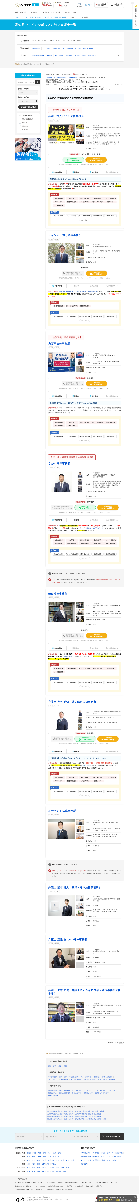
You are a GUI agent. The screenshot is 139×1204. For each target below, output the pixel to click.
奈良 (48, 1164)
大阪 (28, 1164)
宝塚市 (57, 814)
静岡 (38, 1160)
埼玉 (39, 1156)
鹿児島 (58, 1171)
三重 (43, 1160)
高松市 (57, 239)
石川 (67, 1160)
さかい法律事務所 (59, 463)
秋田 (49, 1153)
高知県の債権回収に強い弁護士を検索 (88, 1116)
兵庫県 (51, 347)
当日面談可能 (76, 1093)
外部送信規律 (89, 1186)
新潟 (52, 1160)
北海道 (29, 1153)
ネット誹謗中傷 (68, 48)
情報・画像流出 (88, 48)
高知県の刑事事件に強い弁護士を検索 (60, 1116)
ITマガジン (41, 1182)
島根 (33, 1167)
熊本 (43, 1171)
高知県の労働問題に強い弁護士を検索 (88, 1114)
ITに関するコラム (87, 1182)
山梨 (48, 1160)
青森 (34, 1153)
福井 (72, 1160)
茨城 (49, 1156)
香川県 (51, 239)
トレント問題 (102, 1079)
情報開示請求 (56, 48)
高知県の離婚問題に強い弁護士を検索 (60, 1111)
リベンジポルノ (53, 1079)
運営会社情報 (51, 1182)
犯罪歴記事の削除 (89, 1079)
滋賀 (43, 1164)
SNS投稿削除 (36, 48)
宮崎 (52, 1171)
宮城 (44, 1153)
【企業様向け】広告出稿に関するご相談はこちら (29, 1189)
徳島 (49, 1066)
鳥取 (28, 1167)
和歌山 (53, 1164)
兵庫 (33, 1164)
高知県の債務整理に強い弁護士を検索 (60, 1119)
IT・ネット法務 (76, 1079)
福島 (59, 1153)
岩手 (39, 1153)
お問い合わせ (100, 1186)
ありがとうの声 (70, 12)
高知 (65, 1066)
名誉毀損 (78, 48)
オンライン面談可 (80, 56)
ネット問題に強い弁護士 (33, 17)
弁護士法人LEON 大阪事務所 (66, 116)
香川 (54, 1066)
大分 (48, 1171)
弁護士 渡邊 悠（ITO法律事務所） (69, 939)
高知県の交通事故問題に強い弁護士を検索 (89, 1111)
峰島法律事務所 (57, 593)
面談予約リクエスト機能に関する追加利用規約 (60, 1189)
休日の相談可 (59, 56)
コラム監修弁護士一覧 (101, 1182)
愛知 (28, 1160)
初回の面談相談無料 (38, 56)
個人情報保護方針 (60, 77)
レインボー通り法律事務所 (64, 235)
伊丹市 (57, 943)
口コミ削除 (46, 48)
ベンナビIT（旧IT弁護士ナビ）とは (25, 1182)
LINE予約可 (92, 56)
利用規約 (49, 77)
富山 (62, 1160)
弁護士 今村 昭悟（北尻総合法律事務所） (73, 701)
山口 (48, 1167)
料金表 (76, 172)
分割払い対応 (88, 1093)
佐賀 (33, 1171)
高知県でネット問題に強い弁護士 (55, 17)
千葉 (44, 1156)
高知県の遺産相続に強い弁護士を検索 (60, 1114)
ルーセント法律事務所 (62, 810)
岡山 (38, 1167)
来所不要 (49, 56)
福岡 (28, 1171)
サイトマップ (115, 1182)
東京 (28, 1156)
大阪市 (57, 120)
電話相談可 (69, 56)
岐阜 (33, 1160)
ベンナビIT (18, 17)
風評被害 (112, 1079)
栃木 (59, 1156)
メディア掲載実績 (40, 1186)
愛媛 (59, 1066)
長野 (57, 1160)
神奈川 (34, 1156)
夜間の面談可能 (64, 1093)
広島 (43, 1167)
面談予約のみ (52, 1093)
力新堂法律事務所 (59, 343)
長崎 (38, 1171)
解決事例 (34, 12)
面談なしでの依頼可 (102, 1093)
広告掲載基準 (79, 1186)
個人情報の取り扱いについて (56, 1186)
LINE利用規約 (72, 77)
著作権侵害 (64, 1079)
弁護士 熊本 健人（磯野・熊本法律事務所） (75, 887)
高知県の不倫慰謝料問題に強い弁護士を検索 (90, 1119)
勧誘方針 (70, 1186)
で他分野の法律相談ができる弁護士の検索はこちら (34, 64)
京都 (38, 1164)
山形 (54, 1153)
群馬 (54, 1156)
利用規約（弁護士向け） (72, 1182)
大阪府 (51, 120)
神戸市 (57, 347)
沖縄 (64, 1171)
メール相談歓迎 (53, 1095)
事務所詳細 (58, 172)
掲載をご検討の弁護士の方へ (23, 1186)
